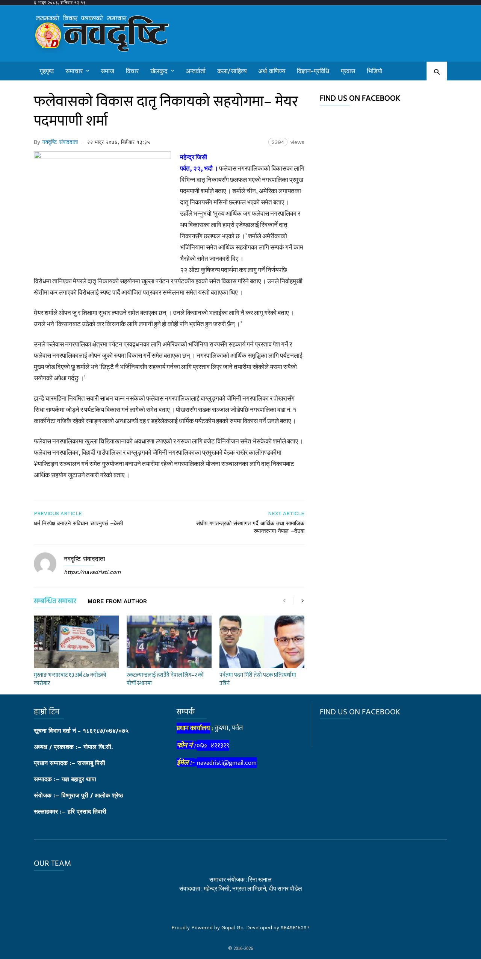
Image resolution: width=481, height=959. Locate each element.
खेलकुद (159, 71)
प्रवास (348, 71)
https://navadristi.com (92, 572)
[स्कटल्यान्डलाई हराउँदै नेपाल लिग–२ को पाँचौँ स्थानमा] (169, 642)
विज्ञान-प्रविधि (313, 71)
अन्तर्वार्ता (196, 71)
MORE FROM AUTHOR (117, 602)
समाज (107, 71)
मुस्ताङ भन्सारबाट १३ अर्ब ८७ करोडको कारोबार (70, 679)
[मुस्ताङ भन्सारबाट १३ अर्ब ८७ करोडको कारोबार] (76, 642)
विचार (132, 71)
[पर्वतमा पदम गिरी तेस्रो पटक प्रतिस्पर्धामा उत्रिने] (261, 642)
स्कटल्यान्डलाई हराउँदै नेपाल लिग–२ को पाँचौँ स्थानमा (165, 679)
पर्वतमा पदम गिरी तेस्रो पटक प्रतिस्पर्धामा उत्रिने (257, 679)
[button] (437, 71)
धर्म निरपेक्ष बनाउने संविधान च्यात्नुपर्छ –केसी (78, 523)
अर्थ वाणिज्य (271, 71)
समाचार (74, 71)
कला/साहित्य (232, 71)
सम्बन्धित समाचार (55, 602)
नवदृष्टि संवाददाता (60, 142)
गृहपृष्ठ (46, 71)
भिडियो (374, 71)
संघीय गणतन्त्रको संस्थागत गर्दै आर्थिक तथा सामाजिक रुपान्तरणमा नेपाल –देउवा (250, 527)
